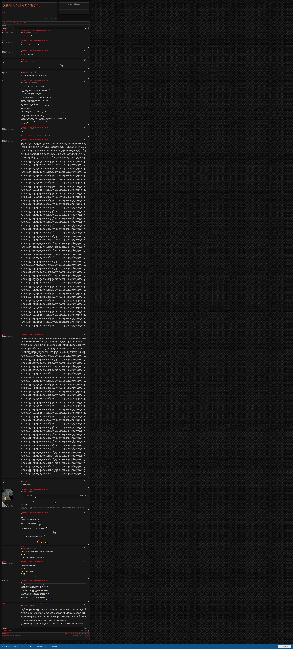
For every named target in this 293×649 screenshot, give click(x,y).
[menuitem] (86, 12)
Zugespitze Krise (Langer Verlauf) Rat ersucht (17, 23)
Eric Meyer (4, 30)
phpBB (7, 635)
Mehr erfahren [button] (56, 646)
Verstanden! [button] (284, 646)
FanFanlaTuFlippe (86, 635)
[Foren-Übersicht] (21, 5)
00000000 (4, 40)
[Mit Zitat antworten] (85, 31)
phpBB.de (87, 637)
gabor (8, 25)
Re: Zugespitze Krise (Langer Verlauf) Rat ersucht (36, 30)
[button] (85, 28)
